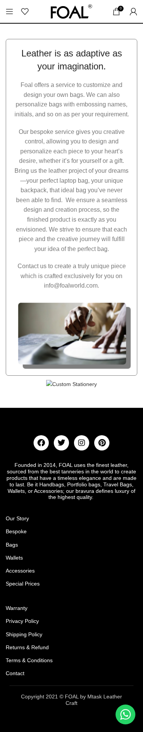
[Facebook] (41, 442)
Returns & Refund (27, 647)
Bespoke (16, 531)
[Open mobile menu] (9, 11)
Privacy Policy (22, 621)
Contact (15, 673)
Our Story (17, 518)
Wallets (14, 558)
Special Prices (23, 584)
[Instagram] (81, 442)
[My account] (133, 11)
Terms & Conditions (29, 660)
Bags (12, 545)
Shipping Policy (24, 634)
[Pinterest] (101, 442)
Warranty (16, 608)
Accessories (20, 571)
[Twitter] (61, 442)
